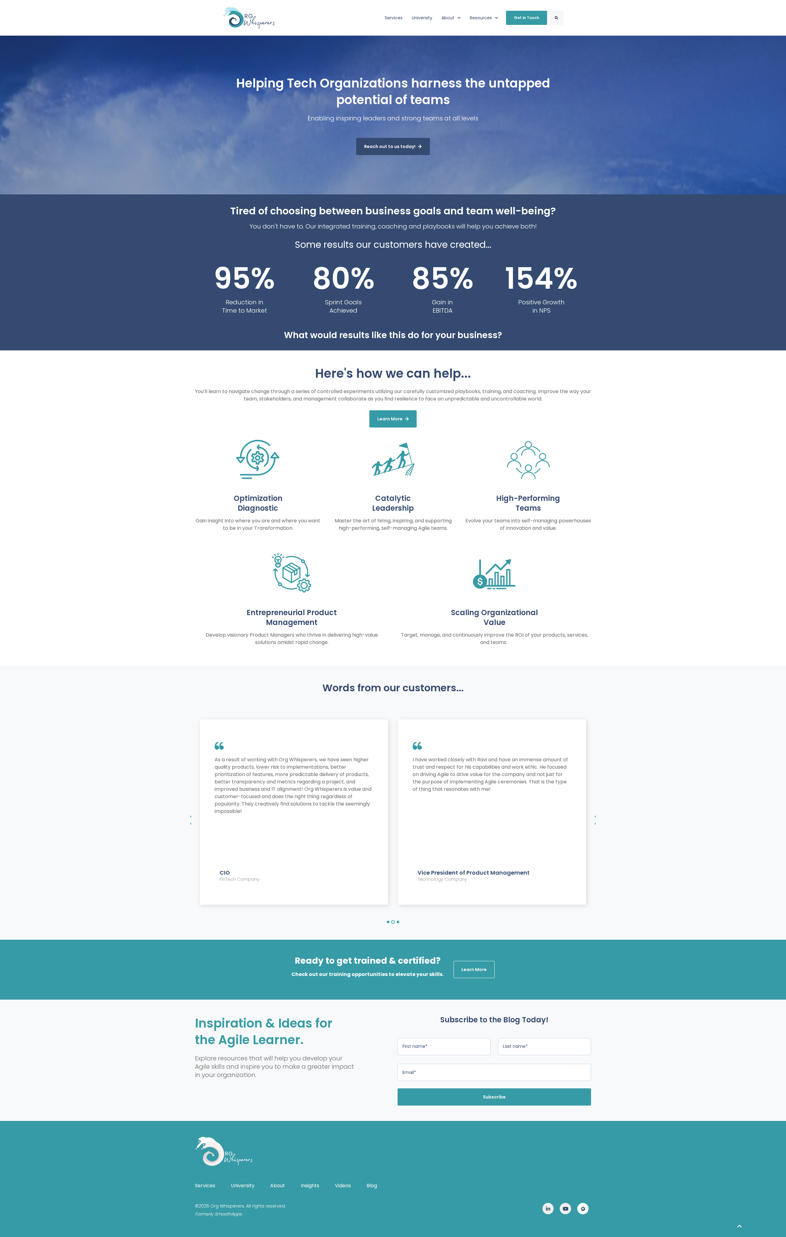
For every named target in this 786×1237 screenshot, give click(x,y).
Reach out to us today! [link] (389, 146)
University (422, 18)
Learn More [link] (390, 419)
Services (394, 18)
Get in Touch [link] (526, 17)
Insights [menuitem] (310, 1185)
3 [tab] (398, 922)
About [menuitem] (277, 1185)
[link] (249, 17)
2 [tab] (393, 922)
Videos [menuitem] (343, 1185)
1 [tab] (388, 922)
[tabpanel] (294, 812)
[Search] (556, 18)
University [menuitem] (243, 1185)
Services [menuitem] (205, 1185)
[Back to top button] (739, 1226)
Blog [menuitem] (372, 1185)
